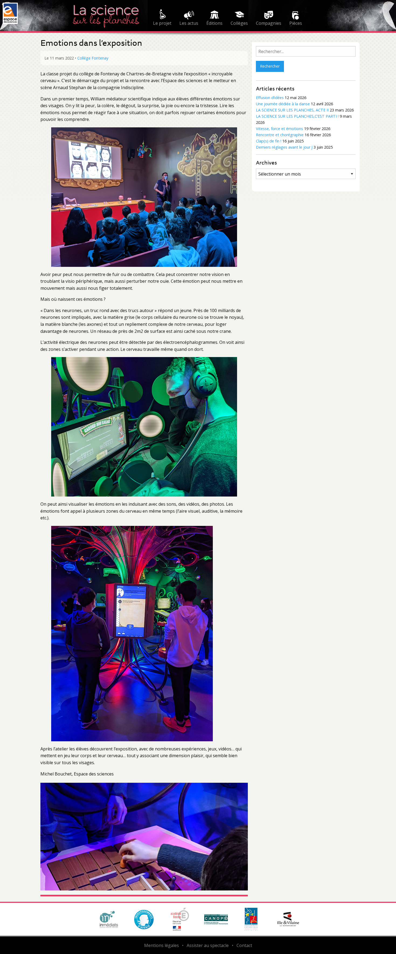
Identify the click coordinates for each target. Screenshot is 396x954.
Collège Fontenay (92, 58)
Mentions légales (161, 945)
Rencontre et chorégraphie (280, 134)
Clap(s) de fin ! (268, 141)
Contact (244, 945)
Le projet (162, 23)
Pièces (295, 23)
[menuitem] (162, 18)
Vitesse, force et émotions (279, 128)
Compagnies (268, 23)
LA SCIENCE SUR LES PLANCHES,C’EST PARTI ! (297, 116)
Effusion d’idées (270, 97)
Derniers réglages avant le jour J (284, 147)
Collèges (239, 23)
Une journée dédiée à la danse (283, 103)
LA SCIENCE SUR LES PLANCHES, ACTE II (292, 110)
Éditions (214, 23)
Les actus (188, 23)
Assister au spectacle (208, 945)
